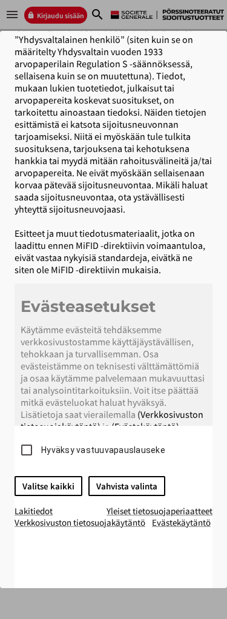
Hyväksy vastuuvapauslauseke (103, 450)
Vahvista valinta (126, 486)
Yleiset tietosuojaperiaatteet (159, 511)
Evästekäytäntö (181, 522)
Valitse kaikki (48, 486)
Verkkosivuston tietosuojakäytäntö (80, 522)
